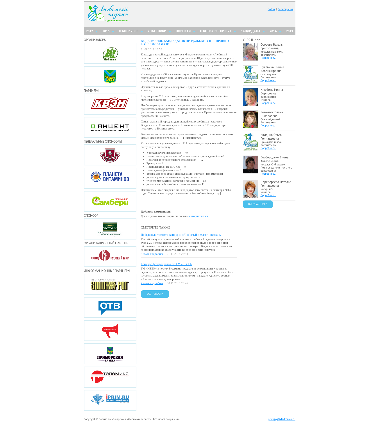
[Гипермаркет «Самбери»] (110, 201)
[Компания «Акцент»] (110, 127)
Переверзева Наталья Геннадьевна (276, 183)
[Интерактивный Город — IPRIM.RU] (110, 400)
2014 (273, 31)
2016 (105, 31)
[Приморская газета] (110, 353)
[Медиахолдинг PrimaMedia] (110, 330)
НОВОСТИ (183, 31)
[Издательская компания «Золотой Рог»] (110, 284)
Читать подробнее (152, 253)
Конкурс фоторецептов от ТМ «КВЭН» (166, 264)
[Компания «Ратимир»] (110, 154)
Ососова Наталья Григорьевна (272, 46)
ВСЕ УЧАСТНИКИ (257, 204)
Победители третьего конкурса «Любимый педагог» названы (181, 234)
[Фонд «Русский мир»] (110, 256)
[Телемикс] (110, 377)
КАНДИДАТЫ (250, 31)
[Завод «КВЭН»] (110, 104)
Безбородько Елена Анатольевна (274, 159)
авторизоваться (198, 216)
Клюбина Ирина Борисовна (272, 91)
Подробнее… (268, 57)
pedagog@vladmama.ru (281, 419)
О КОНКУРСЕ (128, 31)
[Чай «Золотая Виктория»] (110, 228)
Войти (271, 9)
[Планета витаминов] (110, 178)
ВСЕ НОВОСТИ (155, 294)
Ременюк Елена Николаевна (272, 114)
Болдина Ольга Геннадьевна (271, 136)
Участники (157, 31)
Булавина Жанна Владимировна (272, 69)
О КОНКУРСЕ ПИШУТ (215, 31)
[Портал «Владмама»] (110, 53)
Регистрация (285, 9)
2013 (289, 31)
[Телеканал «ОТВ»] (110, 307)
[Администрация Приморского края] (110, 76)
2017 (89, 31)
